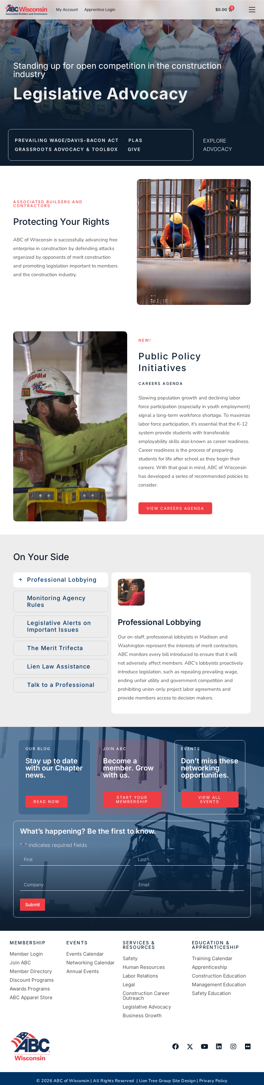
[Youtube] (204, 1046)
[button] (252, 9)
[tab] (60, 580)
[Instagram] (233, 1046)
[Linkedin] (218, 1046)
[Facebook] (175, 1046)
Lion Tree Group (155, 1081)
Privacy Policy (213, 1081)
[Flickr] (247, 1046)
